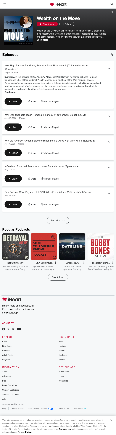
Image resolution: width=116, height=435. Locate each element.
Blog (4, 380)
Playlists (6, 359)
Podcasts (6, 350)
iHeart (4, 341)
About (4, 371)
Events (62, 350)
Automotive (64, 371)
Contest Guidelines (10, 389)
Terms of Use (63, 408)
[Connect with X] (8, 329)
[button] (77, 24)
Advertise (6, 376)
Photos (62, 359)
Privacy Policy (17, 408)
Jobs (4, 398)
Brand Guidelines (9, 385)
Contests (63, 354)
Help (4, 408)
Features (62, 345)
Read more (10, 91)
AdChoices (79, 408)
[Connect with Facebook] (3, 329)
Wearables (63, 380)
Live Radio (6, 345)
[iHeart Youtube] (19, 329)
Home (61, 376)
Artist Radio (7, 354)
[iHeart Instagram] (13, 329)
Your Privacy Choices (37, 408)
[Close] (111, 420)
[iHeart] (58, 4)
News (61, 341)
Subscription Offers (10, 394)
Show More (42, 39)
